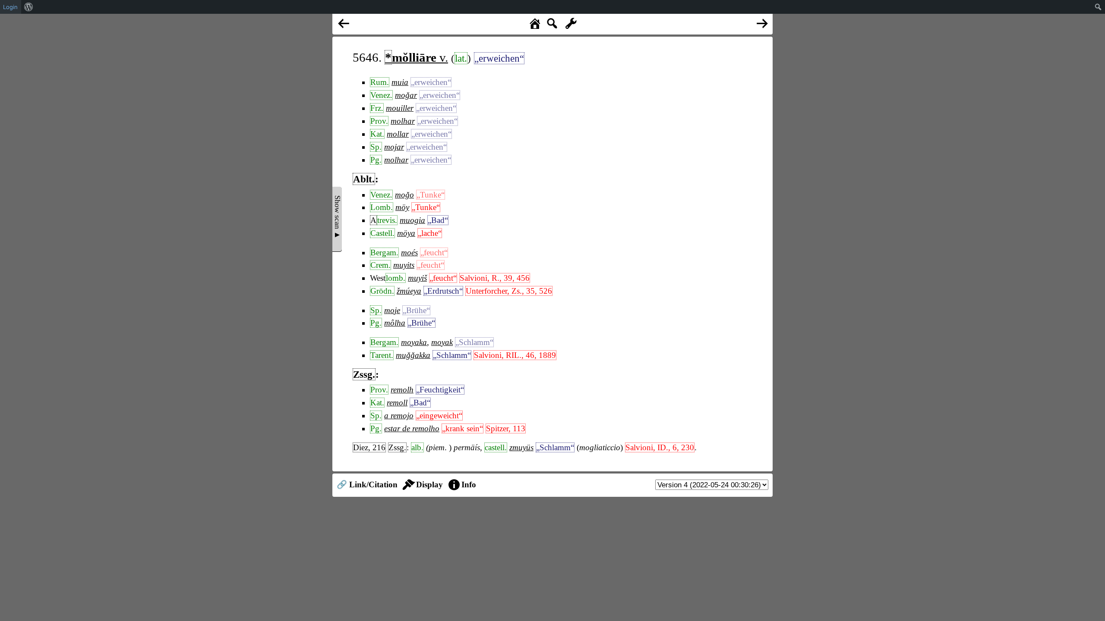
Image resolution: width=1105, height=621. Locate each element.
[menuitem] (28, 7)
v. (416, 57)
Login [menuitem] (10, 6)
